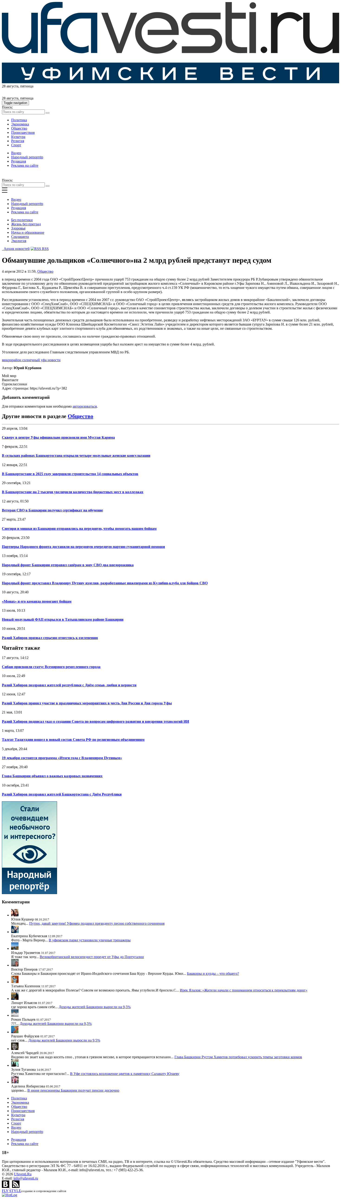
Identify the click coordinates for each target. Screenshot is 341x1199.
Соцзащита (20, 237)
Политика (19, 120)
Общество (19, 128)
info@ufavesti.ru (25, 1178)
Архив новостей (16, 249)
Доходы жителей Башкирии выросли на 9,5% (95, 1007)
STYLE (11, 1191)
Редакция (18, 161)
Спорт (16, 145)
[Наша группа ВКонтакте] (6, 1187)
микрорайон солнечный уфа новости (31, 360)
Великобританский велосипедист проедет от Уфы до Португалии (92, 957)
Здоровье (18, 228)
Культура (18, 137)
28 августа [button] (10, 86)
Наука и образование (27, 232)
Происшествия (23, 132)
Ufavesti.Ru (23, 1174)
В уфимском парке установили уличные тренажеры (90, 940)
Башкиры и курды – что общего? (213, 973)
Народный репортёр (27, 157)
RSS (45, 249)
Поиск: (7, 107)
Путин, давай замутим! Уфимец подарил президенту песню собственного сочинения (96, 923)
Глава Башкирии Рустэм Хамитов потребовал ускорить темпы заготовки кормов (238, 1057)
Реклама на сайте (24, 165)
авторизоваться (85, 406)
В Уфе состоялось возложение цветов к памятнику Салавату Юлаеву (124, 1074)
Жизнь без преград (26, 224)
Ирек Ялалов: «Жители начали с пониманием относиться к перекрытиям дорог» (243, 990)
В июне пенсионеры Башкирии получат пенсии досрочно (73, 1090)
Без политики (22, 220)
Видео (16, 153)
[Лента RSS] (15, 1187)
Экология (18, 241)
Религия (17, 141)
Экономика (20, 124)
